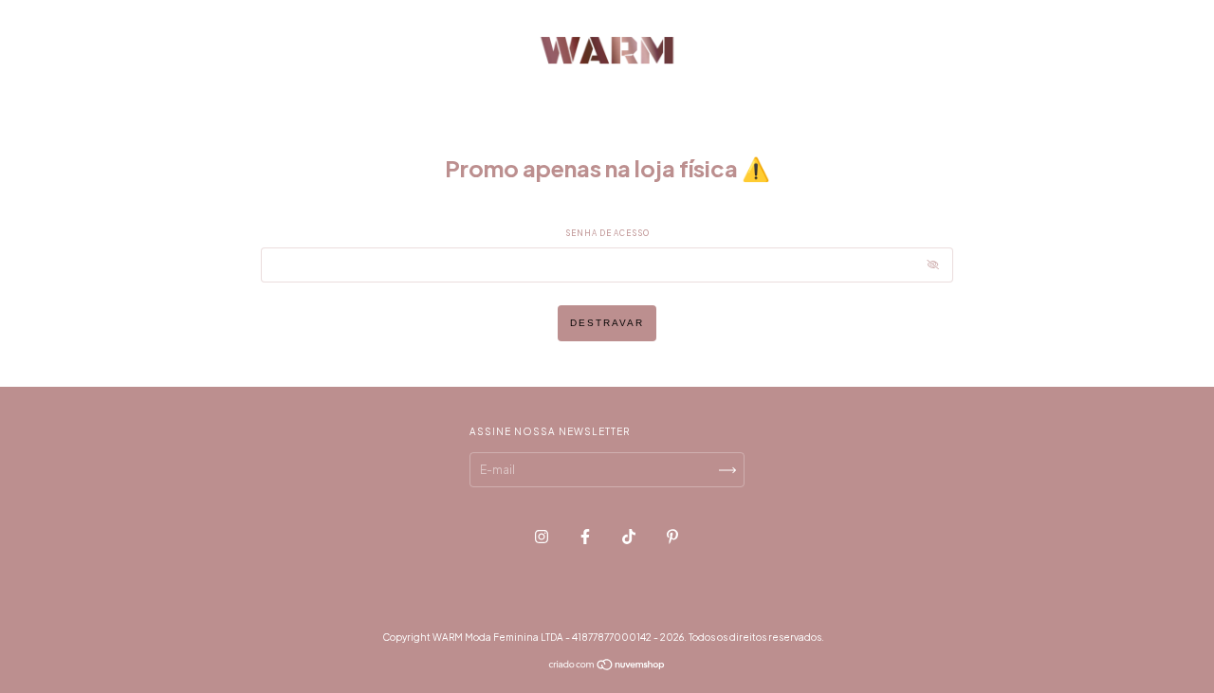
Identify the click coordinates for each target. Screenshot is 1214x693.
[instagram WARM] (542, 536)
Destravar (607, 323)
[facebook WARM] (586, 536)
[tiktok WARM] (630, 536)
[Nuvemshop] (607, 667)
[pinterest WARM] (672, 536)
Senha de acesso (607, 233)
